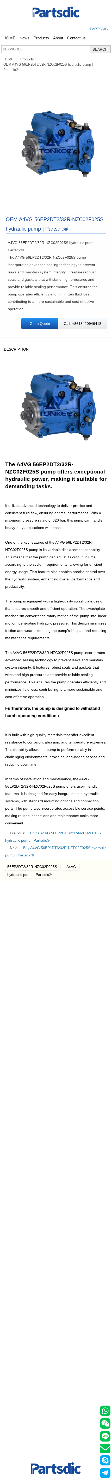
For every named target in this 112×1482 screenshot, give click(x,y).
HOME (9, 38)
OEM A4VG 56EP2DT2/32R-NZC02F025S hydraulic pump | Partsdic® (48, 67)
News (24, 38)
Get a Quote (40, 323)
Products (41, 38)
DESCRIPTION (16, 349)
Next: (14, 848)
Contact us (76, 38)
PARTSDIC (99, 29)
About (58, 38)
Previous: (17, 833)
